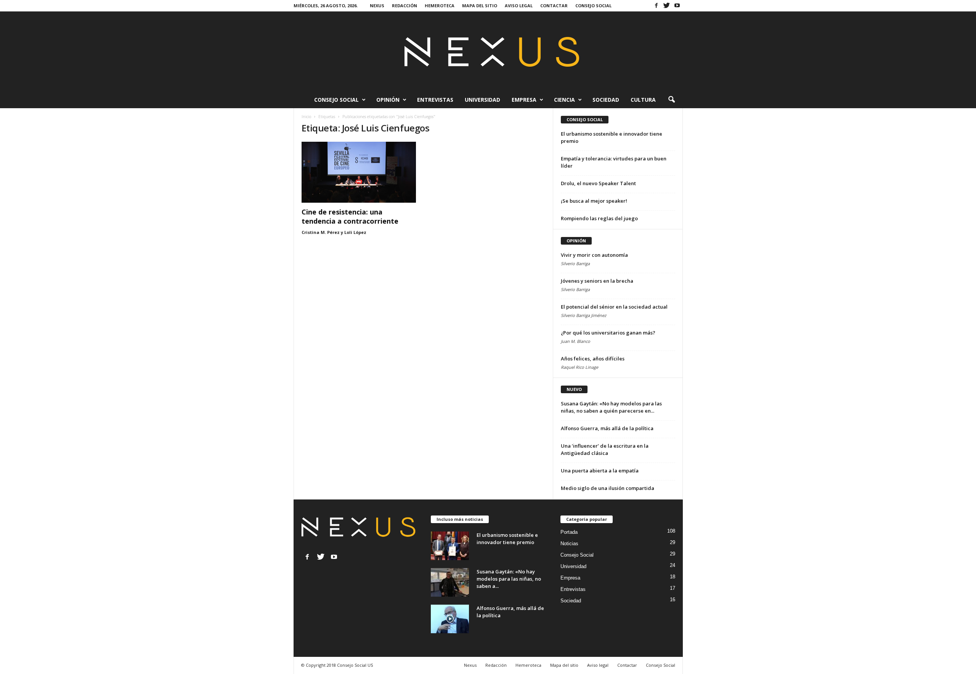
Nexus (377, 5)
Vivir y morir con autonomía (594, 254)
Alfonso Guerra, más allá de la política (607, 428)
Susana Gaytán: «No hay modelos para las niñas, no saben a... (509, 578)
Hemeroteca (439, 5)
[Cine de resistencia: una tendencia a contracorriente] (359, 172)
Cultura (643, 99)
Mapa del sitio (479, 5)
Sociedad (605, 99)
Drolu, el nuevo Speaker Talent (598, 183)
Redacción (404, 5)
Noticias (569, 543)
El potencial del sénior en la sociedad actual (614, 306)
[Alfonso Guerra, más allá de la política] (450, 619)
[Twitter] (666, 5)
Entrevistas (435, 99)
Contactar (554, 5)
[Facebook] (656, 5)
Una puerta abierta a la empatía (600, 470)
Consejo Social (593, 5)
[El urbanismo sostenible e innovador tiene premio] (450, 546)
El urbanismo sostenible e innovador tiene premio (507, 539)
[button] (671, 99)
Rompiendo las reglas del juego (599, 218)
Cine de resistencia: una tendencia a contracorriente (350, 216)
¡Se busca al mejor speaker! (594, 200)
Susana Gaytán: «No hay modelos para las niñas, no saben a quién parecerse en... (611, 407)
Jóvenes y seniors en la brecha (597, 280)
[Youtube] (677, 5)
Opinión (388, 99)
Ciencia (564, 99)
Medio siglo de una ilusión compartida (607, 488)
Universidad (482, 99)
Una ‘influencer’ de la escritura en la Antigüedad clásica (605, 449)
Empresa (524, 99)
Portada (569, 532)
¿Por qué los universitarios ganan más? (608, 332)
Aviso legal (519, 5)
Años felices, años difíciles (592, 358)
